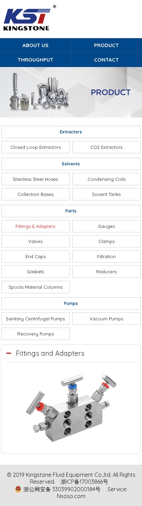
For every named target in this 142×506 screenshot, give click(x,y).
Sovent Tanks (106, 194)
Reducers (106, 271)
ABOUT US (35, 45)
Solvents (71, 163)
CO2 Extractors (106, 147)
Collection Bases (35, 194)
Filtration (106, 256)
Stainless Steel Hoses (35, 179)
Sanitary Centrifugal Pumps (35, 318)
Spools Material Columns (35, 287)
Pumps (71, 303)
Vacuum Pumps (106, 318)
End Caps (35, 256)
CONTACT (106, 59)
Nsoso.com (71, 496)
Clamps (106, 241)
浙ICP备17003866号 (84, 481)
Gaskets (35, 271)
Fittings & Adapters (35, 226)
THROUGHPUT (35, 59)
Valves (35, 241)
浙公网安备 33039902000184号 (62, 489)
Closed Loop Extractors (35, 147)
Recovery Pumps (35, 334)
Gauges (106, 226)
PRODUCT (106, 45)
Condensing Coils (106, 179)
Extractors (71, 131)
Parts (71, 210)
